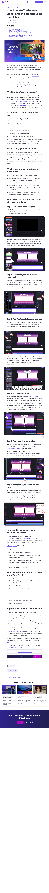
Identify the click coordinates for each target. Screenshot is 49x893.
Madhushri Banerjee (15, 22)
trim (28, 362)
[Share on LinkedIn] (14, 666)
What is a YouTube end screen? (15, 28)
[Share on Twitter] (11, 666)
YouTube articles (14, 7)
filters (27, 446)
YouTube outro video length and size (16, 29)
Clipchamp (24, 86)
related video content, (22, 101)
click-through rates (12, 546)
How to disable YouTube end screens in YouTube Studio (20, 35)
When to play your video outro (15, 30)
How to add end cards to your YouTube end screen (19, 34)
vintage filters (10, 448)
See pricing (28, 722)
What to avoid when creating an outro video (18, 31)
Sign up (20, 722)
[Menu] (45, 2)
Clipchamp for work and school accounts (25, 652)
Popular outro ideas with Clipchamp (16, 36)
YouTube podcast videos (14, 631)
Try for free (39, 1)
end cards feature (27, 538)
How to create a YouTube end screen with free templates (20, 32)
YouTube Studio (11, 538)
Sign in (30, 1)
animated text (35, 76)
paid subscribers (11, 499)
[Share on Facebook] (8, 666)
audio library (38, 187)
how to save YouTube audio (16, 647)
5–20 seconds (20, 130)
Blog (8, 7)
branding (35, 618)
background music (25, 185)
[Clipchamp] (6, 2)
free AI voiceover (34, 396)
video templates (25, 210)
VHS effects (17, 448)
